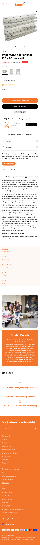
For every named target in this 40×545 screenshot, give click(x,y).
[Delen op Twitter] (11, 169)
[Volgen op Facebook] (3, 518)
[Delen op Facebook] (8, 169)
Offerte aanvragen (9, 163)
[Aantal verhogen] (11, 93)
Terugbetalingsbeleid (16, 537)
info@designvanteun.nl (9, 476)
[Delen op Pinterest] (14, 169)
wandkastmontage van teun (17, 124)
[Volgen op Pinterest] (13, 518)
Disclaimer (5, 459)
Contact (4, 443)
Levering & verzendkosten (10, 453)
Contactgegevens (15, 539)
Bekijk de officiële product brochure (13, 233)
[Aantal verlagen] (4, 93)
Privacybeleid (5, 537)
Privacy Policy (6, 463)
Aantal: (4, 89)
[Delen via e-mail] (18, 169)
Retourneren (6, 456)
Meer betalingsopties (20, 112)
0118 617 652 (5, 483)
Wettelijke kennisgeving (29, 537)
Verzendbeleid (5, 539)
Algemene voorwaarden (9, 449)
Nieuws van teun (7, 446)
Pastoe (4, 51)
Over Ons (4, 439)
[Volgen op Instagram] (8, 518)
